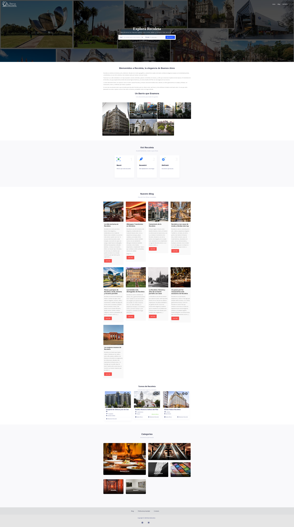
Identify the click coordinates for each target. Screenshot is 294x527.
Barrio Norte (163, 117)
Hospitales (110, 413)
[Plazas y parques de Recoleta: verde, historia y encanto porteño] (113, 277)
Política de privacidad (144, 511)
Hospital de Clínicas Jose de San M (117, 410)
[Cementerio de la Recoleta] (158, 212)
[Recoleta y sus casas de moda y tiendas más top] (181, 212)
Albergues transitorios (132, 243)
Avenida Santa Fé (137, 117)
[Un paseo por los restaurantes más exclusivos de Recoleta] (181, 277)
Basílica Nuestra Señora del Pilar (146, 409)
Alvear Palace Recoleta (172, 409)
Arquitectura (140, 412)
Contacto (284, 4)
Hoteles (168, 412)
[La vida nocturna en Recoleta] (113, 212)
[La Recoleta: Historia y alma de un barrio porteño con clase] (158, 277)
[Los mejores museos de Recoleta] (113, 335)
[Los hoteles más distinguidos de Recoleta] (136, 277)
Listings (116, 122)
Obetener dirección (112, 418)
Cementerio (135, 133)
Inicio (273, 4)
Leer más (108, 260)
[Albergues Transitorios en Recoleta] (136, 212)
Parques (161, 133)
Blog (279, 4)
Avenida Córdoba (109, 133)
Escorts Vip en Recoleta (115, 249)
